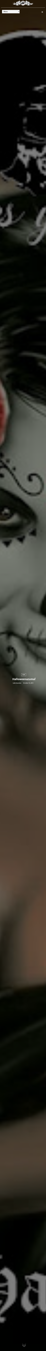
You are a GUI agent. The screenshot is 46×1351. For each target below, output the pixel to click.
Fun (23, 675)
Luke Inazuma (17, 683)
